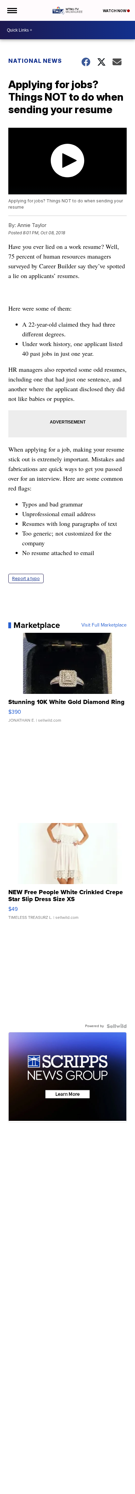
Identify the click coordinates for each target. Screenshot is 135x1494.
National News (35, 60)
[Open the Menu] (11, 10)
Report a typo (26, 578)
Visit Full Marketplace (104, 625)
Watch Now (115, 11)
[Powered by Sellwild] (117, 1026)
